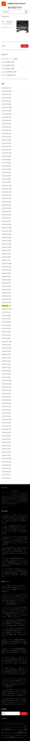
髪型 (23, 737)
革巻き (21, 737)
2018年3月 (5, 293)
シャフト (20, 722)
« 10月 (3, 507)
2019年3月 (5, 254)
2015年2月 (5, 413)
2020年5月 (5, 208)
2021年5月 (5, 169)
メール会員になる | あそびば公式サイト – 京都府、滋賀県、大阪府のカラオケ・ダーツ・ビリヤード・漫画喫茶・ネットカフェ (14, 587)
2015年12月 (5, 380)
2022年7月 (5, 124)
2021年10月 (5, 153)
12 (3, 499)
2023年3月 (5, 98)
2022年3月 (5, 137)
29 (14, 503)
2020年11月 (5, 189)
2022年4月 (5, 133)
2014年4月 (5, 445)
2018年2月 (5, 296)
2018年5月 (5, 286)
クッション (8, 722)
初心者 (19, 729)
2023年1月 (5, 104)
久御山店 (7, 729)
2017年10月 (5, 309)
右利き (10, 733)
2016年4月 (5, 367)
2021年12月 (5, 146)
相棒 (25, 735)
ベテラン (3, 724)
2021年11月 (5, 150)
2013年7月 (5, 475)
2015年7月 (5, 397)
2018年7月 (5, 280)
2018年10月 (5, 270)
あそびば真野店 (6, 65)
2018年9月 (5, 273)
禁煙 (4, 737)
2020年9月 (5, 195)
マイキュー (19, 724)
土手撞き (14, 733)
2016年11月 (5, 345)
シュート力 (24, 722)
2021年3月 (5, 176)
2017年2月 (5, 335)
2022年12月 (5, 107)
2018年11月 (5, 267)
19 (3, 501)
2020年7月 (5, 202)
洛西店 (19, 735)
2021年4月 (5, 172)
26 (3, 503)
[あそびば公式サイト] (4, 5)
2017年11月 (5, 306)
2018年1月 (5, 299)
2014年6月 (5, 439)
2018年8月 (5, 276)
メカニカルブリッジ (8, 727)
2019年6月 (5, 244)
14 (10, 499)
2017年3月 (5, 332)
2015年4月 (5, 406)
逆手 (16, 737)
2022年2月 (5, 140)
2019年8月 (5, 237)
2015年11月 (5, 384)
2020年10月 (5, 192)
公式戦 (12, 729)
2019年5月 (5, 247)
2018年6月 (5, 283)
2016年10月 (5, 348)
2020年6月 (5, 205)
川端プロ (22, 732)
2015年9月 (5, 390)
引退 (5, 735)
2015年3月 (5, 410)
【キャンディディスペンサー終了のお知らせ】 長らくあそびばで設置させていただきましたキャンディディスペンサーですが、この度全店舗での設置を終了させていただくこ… (14, 598)
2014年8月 (5, 432)
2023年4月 (5, 94)
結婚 (6, 737)
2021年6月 (5, 166)
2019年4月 (5, 250)
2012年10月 (5, 478)
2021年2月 (5, 179)
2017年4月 (5, 328)
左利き (3, 735)
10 (22, 496)
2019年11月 (5, 228)
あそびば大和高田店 (7, 72)
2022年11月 (5, 111)
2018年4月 (5, 289)
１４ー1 (26, 737)
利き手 (22, 729)
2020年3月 (5, 215)
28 (10, 503)
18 (25, 499)
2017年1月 (5, 338)
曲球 (17, 735)
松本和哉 (4, 591)
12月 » (7, 507)
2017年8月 (5, 315)
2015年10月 (5, 387)
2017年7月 (5, 319)
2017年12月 (5, 302)
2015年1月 (5, 416)
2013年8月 (5, 471)
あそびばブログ (15, 7)
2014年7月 (5, 436)
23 (18, 501)
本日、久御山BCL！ (8, 21)
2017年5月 (5, 325)
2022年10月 (5, 114)
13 (7, 499)
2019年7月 (5, 241)
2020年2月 (5, 218)
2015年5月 (5, 403)
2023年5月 (5, 91)
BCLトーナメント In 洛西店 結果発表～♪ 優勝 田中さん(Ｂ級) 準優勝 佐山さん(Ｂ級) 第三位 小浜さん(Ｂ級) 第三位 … (14, 650)
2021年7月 (5, 163)
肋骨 (9, 737)
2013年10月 (5, 465)
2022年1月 (5, 143)
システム (16, 722)
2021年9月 (5, 156)
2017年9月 (5, 312)
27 (7, 503)
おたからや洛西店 (7, 75)
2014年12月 (5, 419)
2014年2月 (5, 452)
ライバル (14, 727)
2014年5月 (5, 442)
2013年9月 (5, 468)
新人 (15, 735)
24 (22, 501)
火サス (22, 735)
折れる (8, 735)
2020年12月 (5, 185)
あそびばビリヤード (7, 27)
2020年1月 (5, 221)
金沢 (18, 737)
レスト (18, 727)
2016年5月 (5, 364)
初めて (16, 729)
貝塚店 (12, 737)
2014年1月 (5, 455)
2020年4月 (5, 211)
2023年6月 (5, 88)
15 (14, 499)
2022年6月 (5, 127)
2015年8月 (5, 393)
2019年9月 (5, 234)
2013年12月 (5, 458)
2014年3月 (5, 449)
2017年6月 (5, 322)
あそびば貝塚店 (6, 68)
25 (25, 501)
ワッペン (21, 727)
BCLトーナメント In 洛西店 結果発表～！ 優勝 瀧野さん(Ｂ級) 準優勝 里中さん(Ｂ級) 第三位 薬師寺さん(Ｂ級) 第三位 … (14, 641)
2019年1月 (5, 260)
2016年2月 (5, 374)
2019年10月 (5, 231)
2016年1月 (5, 377)
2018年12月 (5, 263)
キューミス (4, 722)
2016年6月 (5, 361)
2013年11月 (5, 462)
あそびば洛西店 (6, 62)
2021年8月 (5, 159)
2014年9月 (5, 429)
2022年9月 (5, 117)
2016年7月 (5, 358)
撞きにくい (12, 735)
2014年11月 (5, 423)
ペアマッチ (10, 724)
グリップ (12, 722)
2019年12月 (5, 224)
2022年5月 (5, 130)
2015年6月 (5, 400)
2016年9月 (5, 351)
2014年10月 (5, 426)
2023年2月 (5, 101)
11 (25, 496)
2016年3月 (5, 371)
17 (22, 499)
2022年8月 (5, 120)
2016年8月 (5, 354)
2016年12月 (5, 341)
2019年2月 (5, 257)
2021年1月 (5, 182)
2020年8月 (5, 198)
